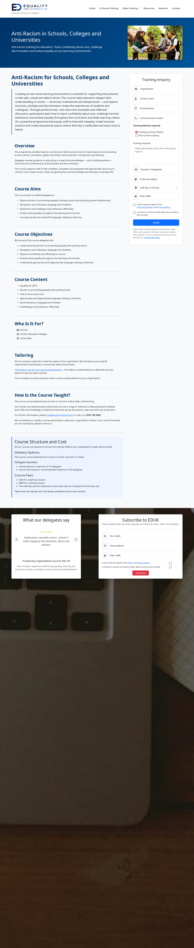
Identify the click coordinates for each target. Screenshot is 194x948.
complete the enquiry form (59, 415)
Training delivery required (146, 125)
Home (92, 8)
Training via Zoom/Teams (151, 132)
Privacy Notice (164, 207)
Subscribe (141, 573)
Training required (141, 143)
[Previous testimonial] (16, 539)
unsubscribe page (152, 237)
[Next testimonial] (76, 539)
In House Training (109, 8)
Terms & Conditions (145, 207)
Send (156, 222)
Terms (130, 562)
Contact (176, 8)
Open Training (130, 8)
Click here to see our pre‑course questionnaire (38, 369)
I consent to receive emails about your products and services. (158, 213)
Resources (149, 8)
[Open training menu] (139, 8)
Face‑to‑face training (148, 135)
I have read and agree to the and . (154, 205)
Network (163, 8)
